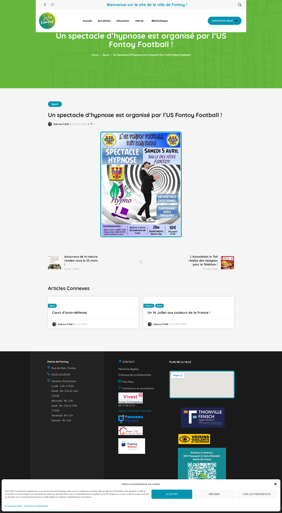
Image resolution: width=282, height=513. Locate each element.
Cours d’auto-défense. (70, 312)
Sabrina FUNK (61, 124)
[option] (93, 312)
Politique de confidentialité (36, 505)
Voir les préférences (257, 494)
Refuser (214, 494)
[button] (275, 484)
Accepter (172, 494)
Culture (149, 305)
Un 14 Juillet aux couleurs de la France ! (179, 312)
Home (95, 55)
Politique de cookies (14, 505)
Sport (105, 55)
